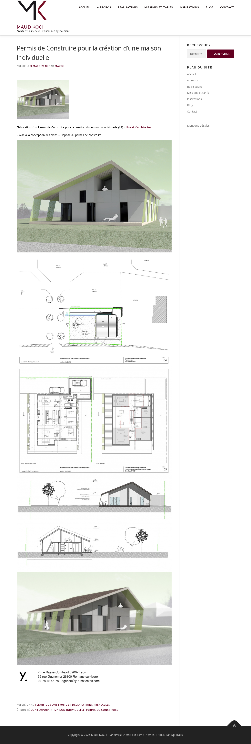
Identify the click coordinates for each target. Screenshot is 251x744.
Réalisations (128, 7)
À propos (104, 7)
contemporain (42, 710)
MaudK (60, 66)
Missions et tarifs (159, 7)
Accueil (84, 7)
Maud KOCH (31, 27)
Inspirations (189, 7)
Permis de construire (102, 710)
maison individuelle (70, 710)
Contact (227, 7)
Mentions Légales (198, 125)
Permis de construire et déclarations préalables (72, 704)
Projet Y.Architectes (138, 127)
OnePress (116, 735)
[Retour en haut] (234, 726)
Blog (210, 7)
